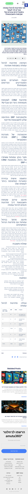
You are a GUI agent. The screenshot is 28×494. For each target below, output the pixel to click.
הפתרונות (17, 216)
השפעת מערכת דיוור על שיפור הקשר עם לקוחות (16, 417)
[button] (26, 5)
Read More (24, 396)
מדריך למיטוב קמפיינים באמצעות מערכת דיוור (14, 387)
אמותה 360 (23, 195)
